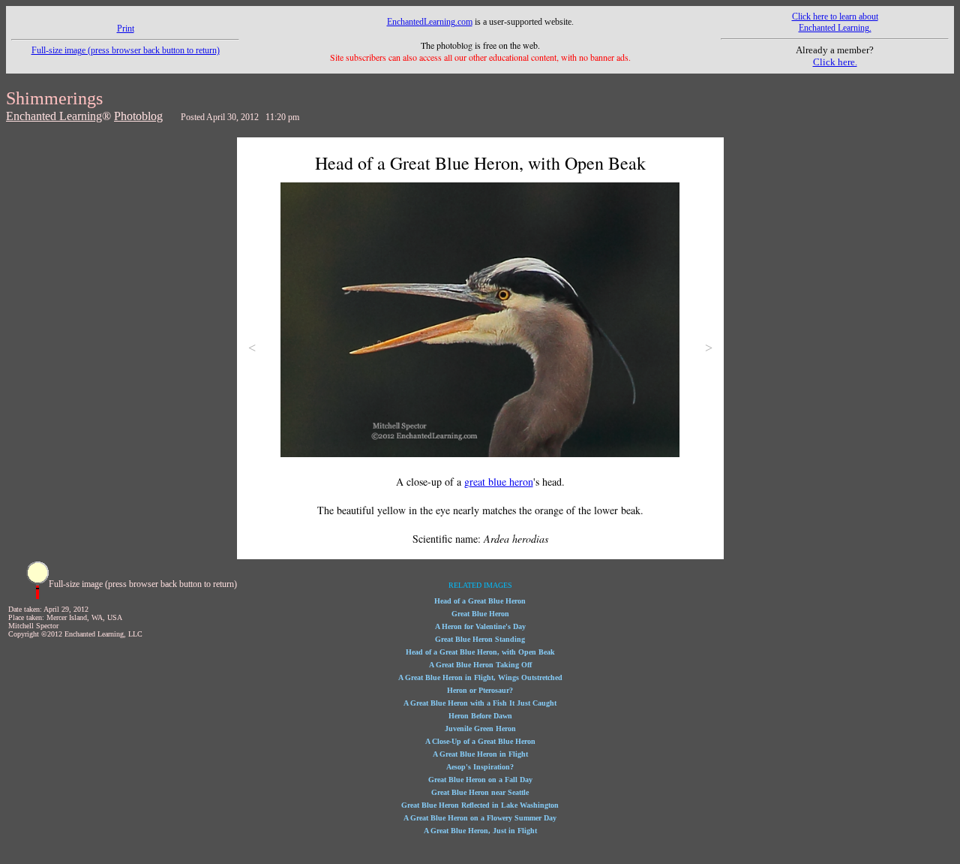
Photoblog (138, 116)
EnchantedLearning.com (429, 22)
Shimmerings (54, 98)
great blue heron (498, 481)
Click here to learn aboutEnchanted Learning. (835, 22)
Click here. (835, 62)
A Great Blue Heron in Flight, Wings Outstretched (480, 677)
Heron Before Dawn (480, 716)
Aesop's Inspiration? (480, 767)
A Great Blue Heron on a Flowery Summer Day (480, 818)
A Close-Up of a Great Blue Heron (480, 741)
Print (125, 28)
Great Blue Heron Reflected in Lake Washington (480, 805)
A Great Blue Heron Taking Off (480, 665)
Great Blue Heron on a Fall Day (480, 779)
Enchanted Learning (54, 116)
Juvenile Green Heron (480, 728)
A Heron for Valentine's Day (480, 626)
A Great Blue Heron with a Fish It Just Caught (480, 703)
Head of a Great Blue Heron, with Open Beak (480, 652)
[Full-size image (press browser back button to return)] (37, 596)
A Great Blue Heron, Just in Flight (480, 830)
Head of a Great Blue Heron (480, 601)
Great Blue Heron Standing (480, 639)
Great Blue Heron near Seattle (480, 792)
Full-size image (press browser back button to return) (126, 50)
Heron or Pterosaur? (480, 690)
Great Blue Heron (480, 614)
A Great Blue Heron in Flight (480, 754)
